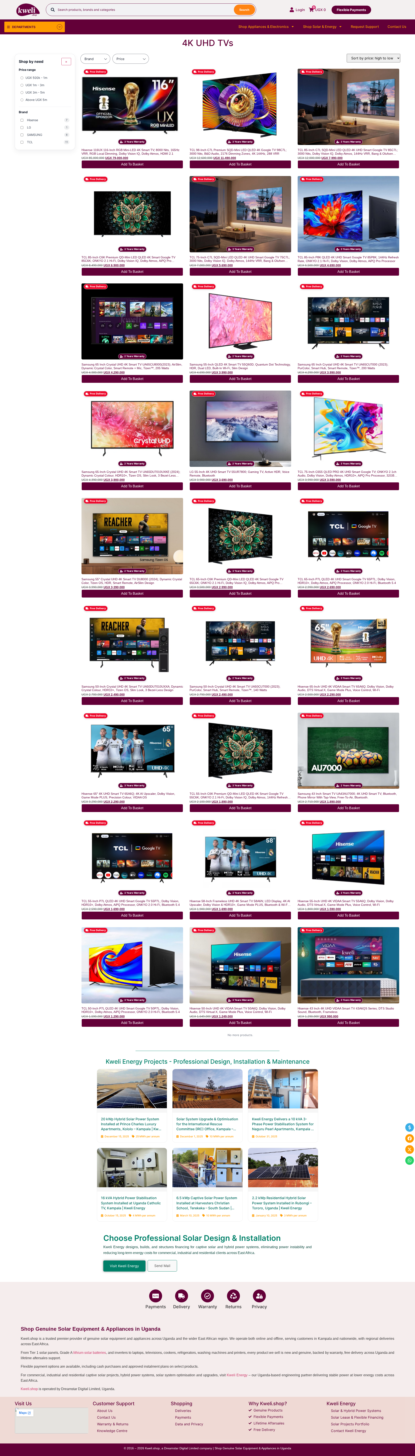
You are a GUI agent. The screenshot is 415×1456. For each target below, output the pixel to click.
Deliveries (183, 1410)
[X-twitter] (409, 1149)
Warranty (207, 1306)
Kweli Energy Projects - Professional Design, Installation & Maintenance (208, 1061)
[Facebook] (409, 1138)
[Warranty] (207, 1295)
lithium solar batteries (89, 1352)
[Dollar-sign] (409, 1127)
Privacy (259, 1306)
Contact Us (397, 26)
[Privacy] (259, 1295)
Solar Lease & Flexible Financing (357, 1417)
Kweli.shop (29, 1389)
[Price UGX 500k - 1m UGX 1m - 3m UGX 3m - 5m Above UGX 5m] (130, 59)
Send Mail (162, 1266)
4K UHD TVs (207, 43)
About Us (104, 1410)
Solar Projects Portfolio (350, 1424)
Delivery (181, 1306)
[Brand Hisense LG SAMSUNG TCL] (95, 59)
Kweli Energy (237, 1375)
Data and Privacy (189, 1424)
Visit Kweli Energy (124, 1266)
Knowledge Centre (112, 1431)
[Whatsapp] (409, 1160)
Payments (155, 1306)
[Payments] (155, 1295)
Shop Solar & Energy (320, 26)
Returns (233, 1306)
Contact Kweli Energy (348, 1431)
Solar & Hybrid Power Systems (356, 1410)
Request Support (365, 26)
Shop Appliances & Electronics (263, 26)
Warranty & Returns (112, 1424)
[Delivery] (181, 1295)
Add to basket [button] (132, 164)
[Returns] (233, 1295)
